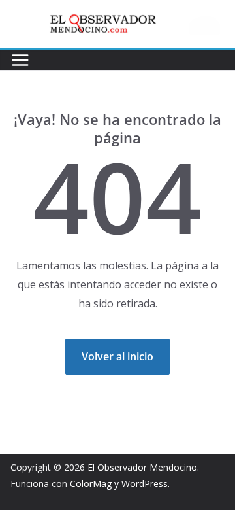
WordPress (144, 483)
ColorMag (91, 483)
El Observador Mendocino (142, 467)
